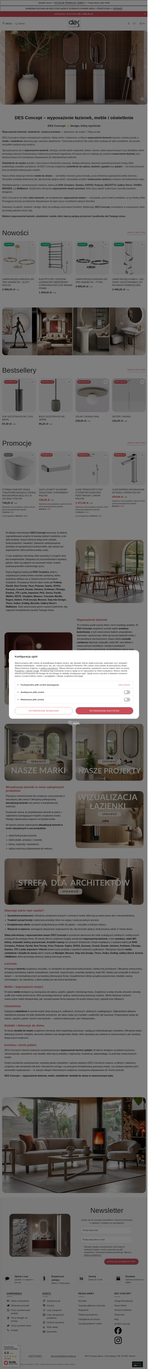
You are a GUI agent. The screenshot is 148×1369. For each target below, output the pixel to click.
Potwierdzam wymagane (44, 711)
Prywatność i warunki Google (27, 671)
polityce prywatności (49, 668)
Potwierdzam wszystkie (104, 711)
